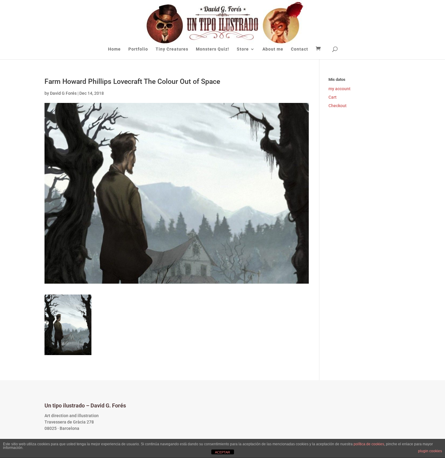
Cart (332, 97)
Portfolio (138, 49)
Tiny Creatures (172, 49)
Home (114, 49)
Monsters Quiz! (212, 49)
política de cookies (369, 444)
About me (272, 49)
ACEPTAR (222, 452)
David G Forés (63, 93)
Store (243, 49)
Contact (299, 49)
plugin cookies (430, 451)
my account (339, 88)
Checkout (337, 105)
